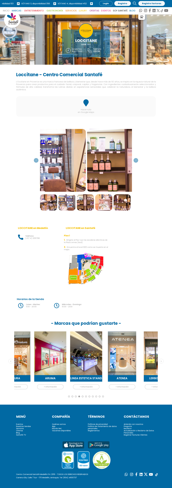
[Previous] (36, 160)
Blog (18, 432)
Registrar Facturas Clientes (135, 435)
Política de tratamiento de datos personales (102, 427)
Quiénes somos (59, 424)
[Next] (135, 160)
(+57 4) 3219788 (32, 237)
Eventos (19, 424)
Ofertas (19, 430)
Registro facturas (151, 3)
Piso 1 (67, 235)
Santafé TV (21, 435)
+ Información (33, 387)
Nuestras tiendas (23, 426)
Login (106, 3)
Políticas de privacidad (98, 424)
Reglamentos (94, 430)
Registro (122, 3)
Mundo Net (57, 428)
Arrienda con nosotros (133, 424)
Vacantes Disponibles (61, 430)
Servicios (20, 428)
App (53, 426)
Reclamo (128, 428)
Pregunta (128, 426)
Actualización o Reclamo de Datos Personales (139, 431)
